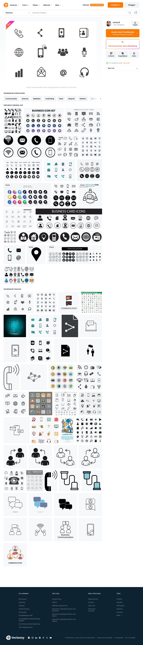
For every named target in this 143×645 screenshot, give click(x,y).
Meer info (111, 68)
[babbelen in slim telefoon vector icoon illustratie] (90, 529)
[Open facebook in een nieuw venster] (29, 638)
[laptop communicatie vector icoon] (91, 326)
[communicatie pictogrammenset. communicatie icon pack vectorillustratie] (89, 430)
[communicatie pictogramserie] (68, 146)
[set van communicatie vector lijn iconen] (34, 480)
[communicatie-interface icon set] (13, 121)
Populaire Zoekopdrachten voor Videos (64, 620)
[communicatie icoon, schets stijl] (69, 480)
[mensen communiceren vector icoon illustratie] (90, 350)
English (119, 599)
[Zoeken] (129, 12)
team (61, 99)
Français (120, 612)
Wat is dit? (126, 63)
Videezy (21, 605)
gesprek (71, 99)
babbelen (36, 99)
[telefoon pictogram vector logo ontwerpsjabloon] (89, 170)
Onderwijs (22, 612)
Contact (91, 602)
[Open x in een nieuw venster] (47, 638)
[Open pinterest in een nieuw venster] (40, 638)
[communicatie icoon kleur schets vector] (92, 480)
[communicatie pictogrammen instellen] (45, 430)
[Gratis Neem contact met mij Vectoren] (19, 219)
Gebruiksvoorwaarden (104, 638)
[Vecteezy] (6, 5)
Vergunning (56, 599)
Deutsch (120, 609)
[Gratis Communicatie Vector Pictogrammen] (19, 302)
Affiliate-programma (59, 605)
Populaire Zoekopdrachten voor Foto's (64, 615)
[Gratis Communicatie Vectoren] (83, 121)
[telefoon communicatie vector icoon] (15, 350)
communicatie (11, 99)
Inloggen (131, 5)
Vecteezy (22, 602)
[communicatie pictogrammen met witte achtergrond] (91, 146)
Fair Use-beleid (130, 638)
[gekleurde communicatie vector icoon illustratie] (68, 302)
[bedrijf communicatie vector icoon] (65, 529)
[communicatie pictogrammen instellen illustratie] (40, 403)
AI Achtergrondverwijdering (29, 624)
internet (25, 99)
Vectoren (13, 5)
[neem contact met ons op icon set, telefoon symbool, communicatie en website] (60, 237)
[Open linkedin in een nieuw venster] (36, 638)
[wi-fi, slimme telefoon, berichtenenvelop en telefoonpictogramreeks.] (29, 146)
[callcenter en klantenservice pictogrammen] (14, 480)
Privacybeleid (118, 638)
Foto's (24, 5)
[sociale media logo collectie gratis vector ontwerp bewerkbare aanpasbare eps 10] (27, 195)
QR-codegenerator (26, 627)
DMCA (54, 602)
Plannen (86, 5)
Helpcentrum (93, 599)
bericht (94, 99)
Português (120, 605)
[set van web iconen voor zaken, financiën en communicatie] (10, 237)
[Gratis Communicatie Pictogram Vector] (59, 170)
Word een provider (92, 610)
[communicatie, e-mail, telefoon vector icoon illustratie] (17, 430)
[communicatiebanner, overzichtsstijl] (67, 430)
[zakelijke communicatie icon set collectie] (44, 121)
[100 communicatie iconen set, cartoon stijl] (91, 302)
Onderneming (24, 609)
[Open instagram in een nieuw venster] (32, 638)
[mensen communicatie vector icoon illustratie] (90, 504)
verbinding (49, 99)
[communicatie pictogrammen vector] (65, 403)
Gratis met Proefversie (122, 33)
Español (120, 602)
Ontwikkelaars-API (25, 615)
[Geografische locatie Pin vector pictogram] (36, 254)
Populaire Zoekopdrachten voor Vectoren (64, 610)
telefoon (83, 99)
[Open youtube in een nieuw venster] (51, 638)
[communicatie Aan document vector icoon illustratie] (65, 350)
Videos (35, 5)
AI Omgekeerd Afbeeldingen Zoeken (29, 620)
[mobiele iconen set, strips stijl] (62, 377)
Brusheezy (23, 599)
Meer (57, 5)
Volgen (135, 25)
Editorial (46, 5)
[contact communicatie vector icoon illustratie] (34, 377)
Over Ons (91, 605)
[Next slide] (98, 98)
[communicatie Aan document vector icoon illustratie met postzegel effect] (70, 326)
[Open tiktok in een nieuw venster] (43, 638)
